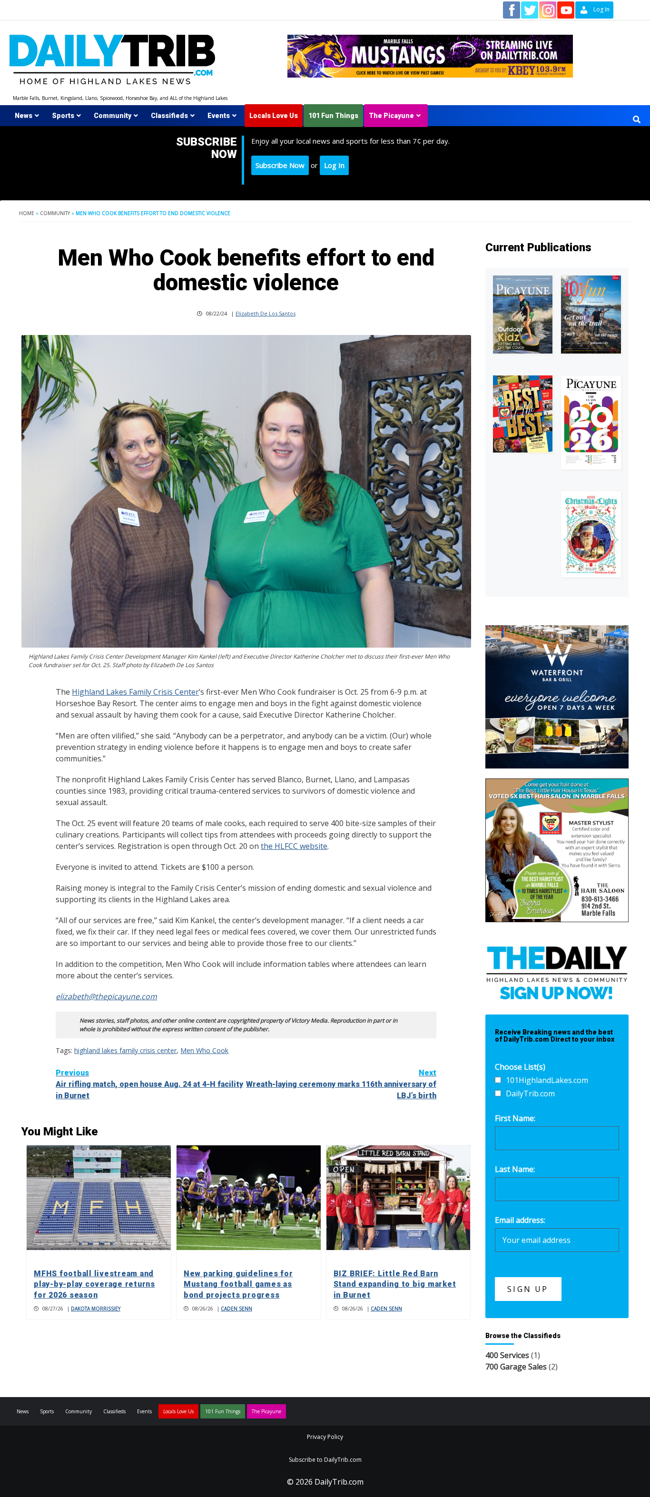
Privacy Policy (325, 1437)
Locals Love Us (273, 115)
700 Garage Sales (516, 1366)
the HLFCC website (294, 846)
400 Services (507, 1355)
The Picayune (391, 115)
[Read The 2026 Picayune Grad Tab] (591, 422)
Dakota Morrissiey (95, 1308)
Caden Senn (236, 1308)
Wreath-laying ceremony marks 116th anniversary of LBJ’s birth (341, 1084)
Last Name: (515, 1169)
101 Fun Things (333, 115)
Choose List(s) (520, 1067)
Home (26, 213)
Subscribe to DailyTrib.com (325, 1460)
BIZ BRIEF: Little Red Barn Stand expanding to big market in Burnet (395, 1284)
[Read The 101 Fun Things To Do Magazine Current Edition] (591, 314)
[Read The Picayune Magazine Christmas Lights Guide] (591, 534)
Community (112, 115)
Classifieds (169, 115)
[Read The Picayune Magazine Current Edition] (522, 314)
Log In (334, 165)
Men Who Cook (204, 1050)
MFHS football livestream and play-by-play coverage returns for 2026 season (94, 1284)
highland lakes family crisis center (125, 1050)
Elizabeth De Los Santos (265, 313)
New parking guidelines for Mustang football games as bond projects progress (238, 1284)
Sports (63, 115)
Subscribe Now (280, 165)
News (23, 115)
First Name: (515, 1118)
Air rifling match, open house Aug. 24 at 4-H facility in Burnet (149, 1084)
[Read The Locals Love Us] (522, 414)
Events (218, 115)
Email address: (520, 1220)
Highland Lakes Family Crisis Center (135, 692)
